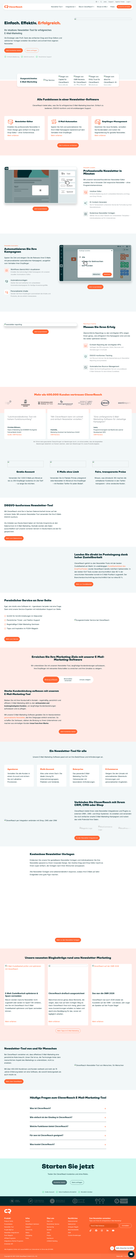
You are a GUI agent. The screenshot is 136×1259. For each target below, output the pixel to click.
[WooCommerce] (80, 828)
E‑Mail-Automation (68, 121)
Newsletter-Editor (24, 121)
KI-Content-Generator (98, 202)
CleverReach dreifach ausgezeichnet (66, 993)
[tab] (68, 680)
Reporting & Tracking (89, 323)
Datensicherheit (72, 1221)
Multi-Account (47, 769)
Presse (49, 1235)
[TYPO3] (120, 828)
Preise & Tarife (8, 1221)
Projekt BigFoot (8, 1229)
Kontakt (49, 1229)
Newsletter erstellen (89, 167)
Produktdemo (8, 1224)
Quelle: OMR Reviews (14, 434)
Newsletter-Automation (11, 245)
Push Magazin (8, 1235)
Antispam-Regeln (73, 1227)
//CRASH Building (52, 1241)
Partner (27, 1221)
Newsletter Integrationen (11, 1232)
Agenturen (12, 769)
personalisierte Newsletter (14, 718)
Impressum (50, 1238)
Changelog (28, 1235)
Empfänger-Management (114, 121)
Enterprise (78, 769)
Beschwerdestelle (73, 1229)
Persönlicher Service (53, 1224)
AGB (69, 1232)
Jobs (105, 1)
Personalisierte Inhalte (19, 291)
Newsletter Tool (9, 1227)
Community (28, 1229)
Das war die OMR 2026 (103, 993)
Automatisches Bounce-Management (104, 366)
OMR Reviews (55, 434)
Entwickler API (8, 1244)
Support (111, 1)
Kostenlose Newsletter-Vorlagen (102, 213)
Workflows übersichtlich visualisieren (25, 269)
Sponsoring (50, 1227)
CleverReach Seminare (32, 1224)
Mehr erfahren (13, 135)
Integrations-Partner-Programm (13, 1241)
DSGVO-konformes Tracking (101, 355)
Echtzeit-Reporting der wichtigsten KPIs (105, 345)
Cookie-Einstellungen (74, 1235)
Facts (27, 1238)
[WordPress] (100, 828)
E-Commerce (111, 769)
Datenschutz (72, 1224)
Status (27, 1232)
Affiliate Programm (10, 1238)
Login (128, 1)
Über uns (49, 1221)
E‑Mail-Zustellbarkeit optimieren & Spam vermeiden (21, 994)
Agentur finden (120, 1)
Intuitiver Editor (95, 191)
